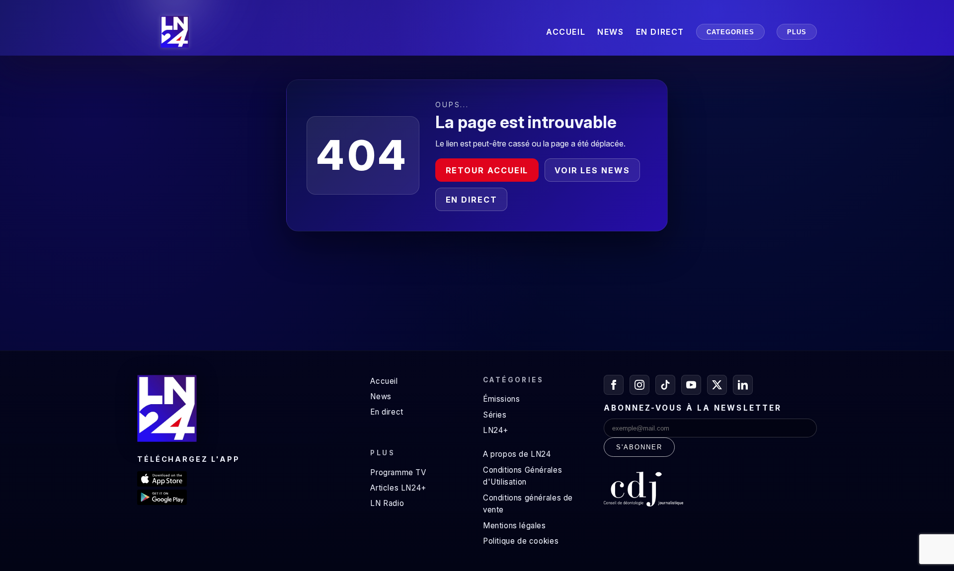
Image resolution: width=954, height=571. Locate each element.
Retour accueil (487, 170)
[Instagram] (639, 385)
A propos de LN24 (517, 454)
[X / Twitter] (717, 385)
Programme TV (398, 472)
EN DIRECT (660, 32)
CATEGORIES (730, 32)
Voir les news (592, 170)
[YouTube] (691, 385)
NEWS (610, 32)
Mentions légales (514, 525)
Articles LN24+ (398, 488)
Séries (495, 415)
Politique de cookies (520, 541)
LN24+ (495, 430)
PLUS (796, 32)
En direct (471, 200)
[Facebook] (614, 385)
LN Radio (387, 503)
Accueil (384, 381)
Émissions (501, 399)
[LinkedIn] (743, 385)
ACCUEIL (565, 32)
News (380, 396)
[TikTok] (665, 385)
